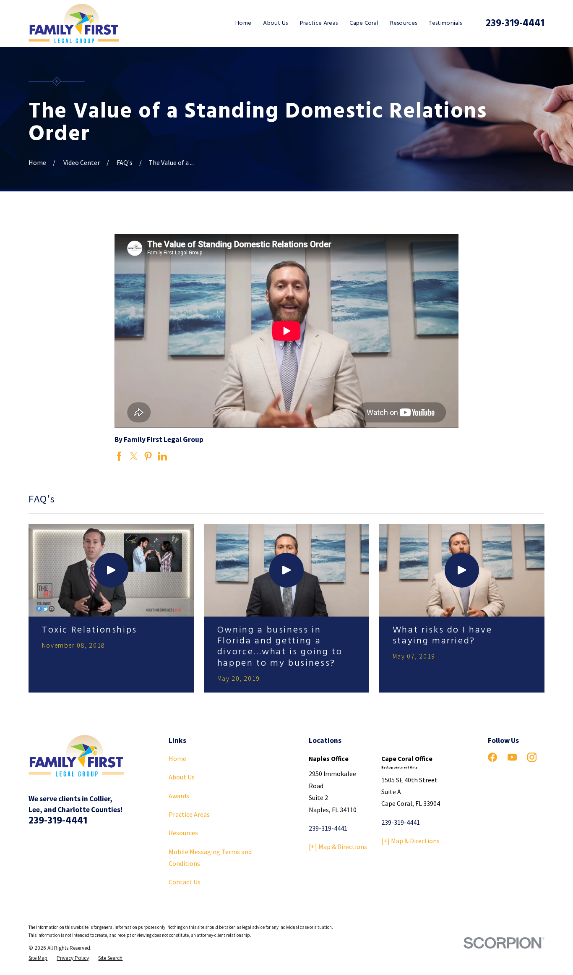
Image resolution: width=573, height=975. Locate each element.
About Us (182, 777)
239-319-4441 (515, 23)
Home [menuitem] (243, 23)
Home (177, 758)
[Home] (74, 23)
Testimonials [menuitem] (445, 23)
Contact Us (185, 882)
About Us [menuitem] (275, 23)
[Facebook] (492, 757)
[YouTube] (512, 757)
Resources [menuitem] (403, 23)
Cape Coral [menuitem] (363, 23)
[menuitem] (38, 958)
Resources (183, 833)
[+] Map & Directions (338, 846)
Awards (179, 796)
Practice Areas (189, 814)
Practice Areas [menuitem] (319, 23)
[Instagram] (532, 757)
